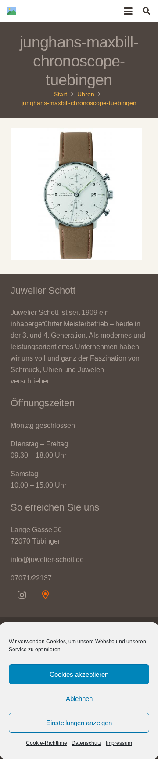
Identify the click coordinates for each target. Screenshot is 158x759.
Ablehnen (79, 698)
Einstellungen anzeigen (79, 722)
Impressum (119, 743)
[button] (128, 11)
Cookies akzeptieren (79, 674)
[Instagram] (21, 595)
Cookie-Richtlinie (46, 743)
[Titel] (11, 11)
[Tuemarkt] (45, 595)
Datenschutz (86, 743)
